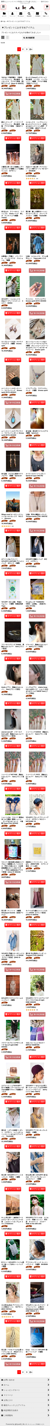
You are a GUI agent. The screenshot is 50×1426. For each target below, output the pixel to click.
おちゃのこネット (21, 1424)
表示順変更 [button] (30, 38)
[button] (3, 7)
